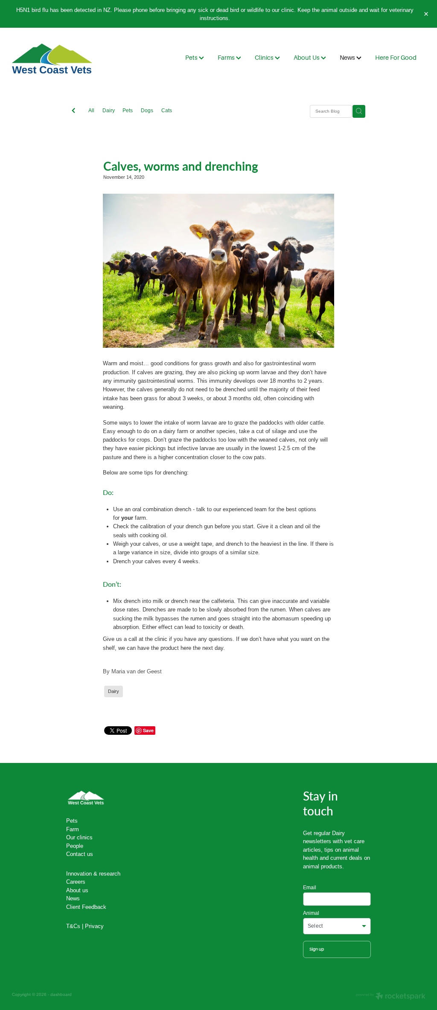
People (74, 845)
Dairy (108, 110)
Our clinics (79, 837)
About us (77, 890)
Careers (75, 881)
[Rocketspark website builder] (390, 996)
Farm (72, 829)
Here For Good (396, 57)
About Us (307, 57)
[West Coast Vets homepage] (53, 58)
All (91, 110)
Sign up (316, 949)
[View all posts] (73, 111)
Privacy (94, 926)
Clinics (265, 57)
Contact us (79, 853)
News (348, 57)
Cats (166, 110)
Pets (192, 57)
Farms (227, 57)
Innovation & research (93, 873)
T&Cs (73, 926)
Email (309, 887)
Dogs (147, 110)
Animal (311, 913)
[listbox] (337, 926)
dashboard (61, 994)
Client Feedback (86, 906)
